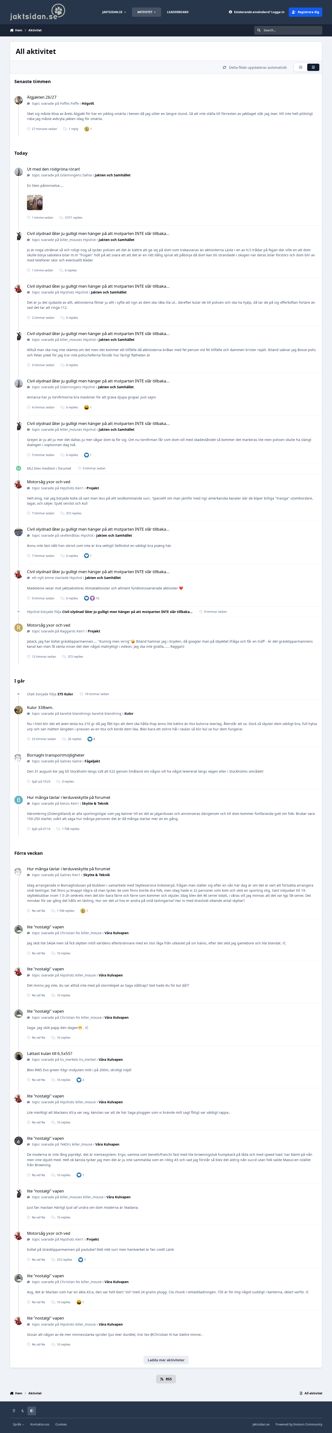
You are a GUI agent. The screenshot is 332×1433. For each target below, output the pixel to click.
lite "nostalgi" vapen (45, 927)
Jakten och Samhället (113, 175)
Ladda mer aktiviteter (166, 1360)
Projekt (93, 488)
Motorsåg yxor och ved (48, 481)
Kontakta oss (39, 1424)
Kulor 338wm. (40, 707)
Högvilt (88, 103)
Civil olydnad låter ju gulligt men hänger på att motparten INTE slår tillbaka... (98, 233)
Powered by (299, 1424)
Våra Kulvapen (117, 933)
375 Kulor (65, 694)
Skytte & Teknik (95, 803)
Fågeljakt (92, 761)
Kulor (128, 713)
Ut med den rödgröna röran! (53, 169)
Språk (17, 1424)
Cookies (61, 1424)
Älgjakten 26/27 (42, 97)
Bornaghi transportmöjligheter (56, 755)
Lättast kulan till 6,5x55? (49, 1053)
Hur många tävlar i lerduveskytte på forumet (68, 797)
